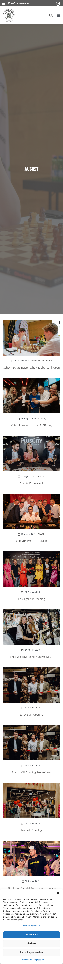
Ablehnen (31, 943)
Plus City (42, 419)
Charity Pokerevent (31, 483)
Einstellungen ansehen (31, 952)
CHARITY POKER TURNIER (31, 541)
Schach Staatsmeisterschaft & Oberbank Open (31, 367)
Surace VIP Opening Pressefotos (31, 772)
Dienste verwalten (31, 926)
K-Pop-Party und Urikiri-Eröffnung (31, 425)
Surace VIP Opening (31, 714)
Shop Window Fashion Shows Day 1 (31, 657)
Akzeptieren (31, 934)
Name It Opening (31, 830)
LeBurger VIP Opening (31, 599)
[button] (58, 893)
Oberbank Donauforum (42, 361)
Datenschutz (26, 959)
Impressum (39, 959)
